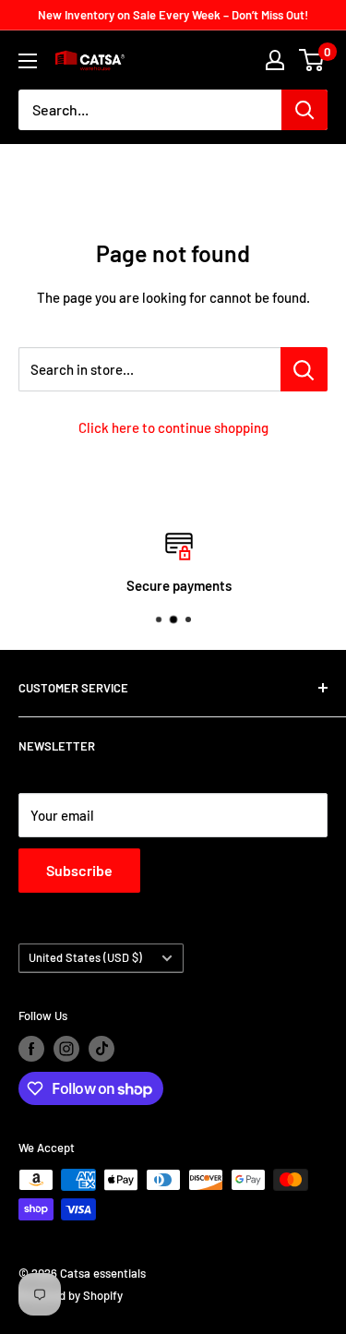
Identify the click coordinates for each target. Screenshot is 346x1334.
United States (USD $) (85, 957)
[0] (312, 60)
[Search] (304, 110)
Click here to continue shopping (173, 427)
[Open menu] (27, 61)
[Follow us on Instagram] (66, 1049)
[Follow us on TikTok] (101, 1049)
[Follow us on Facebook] (31, 1049)
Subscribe (79, 870)
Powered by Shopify (70, 1295)
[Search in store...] (304, 369)
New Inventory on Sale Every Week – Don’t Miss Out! (173, 14)
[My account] (275, 60)
